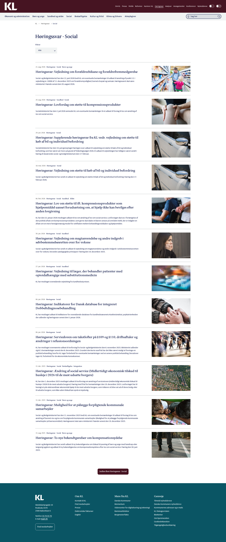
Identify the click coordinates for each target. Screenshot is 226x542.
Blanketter (158, 515)
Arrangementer (179, 6)
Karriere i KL (148, 6)
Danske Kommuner (123, 501)
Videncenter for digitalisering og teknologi (132, 508)
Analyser (168, 6)
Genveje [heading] (159, 496)
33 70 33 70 (47, 516)
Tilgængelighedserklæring (164, 525)
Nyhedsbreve (202, 6)
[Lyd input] (188, 16)
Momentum (120, 504)
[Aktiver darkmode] (211, 6)
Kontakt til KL (80, 501)
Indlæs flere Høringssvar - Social (113, 471)
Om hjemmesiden (161, 518)
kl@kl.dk (44, 519)
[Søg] (219, 16)
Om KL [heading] (79, 496)
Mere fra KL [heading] (121, 496)
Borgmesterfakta (122, 515)
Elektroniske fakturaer (84, 511)
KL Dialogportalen (161, 511)
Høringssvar (159, 6)
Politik (131, 6)
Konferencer (191, 6)
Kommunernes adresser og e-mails (168, 508)
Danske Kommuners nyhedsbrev (167, 504)
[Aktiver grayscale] (218, 6)
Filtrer (37, 45)
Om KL (117, 6)
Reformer (138, 6)
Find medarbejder (45, 527)
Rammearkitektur (122, 511)
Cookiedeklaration (162, 522)
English (78, 515)
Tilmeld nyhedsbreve (163, 501)
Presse (124, 6)
